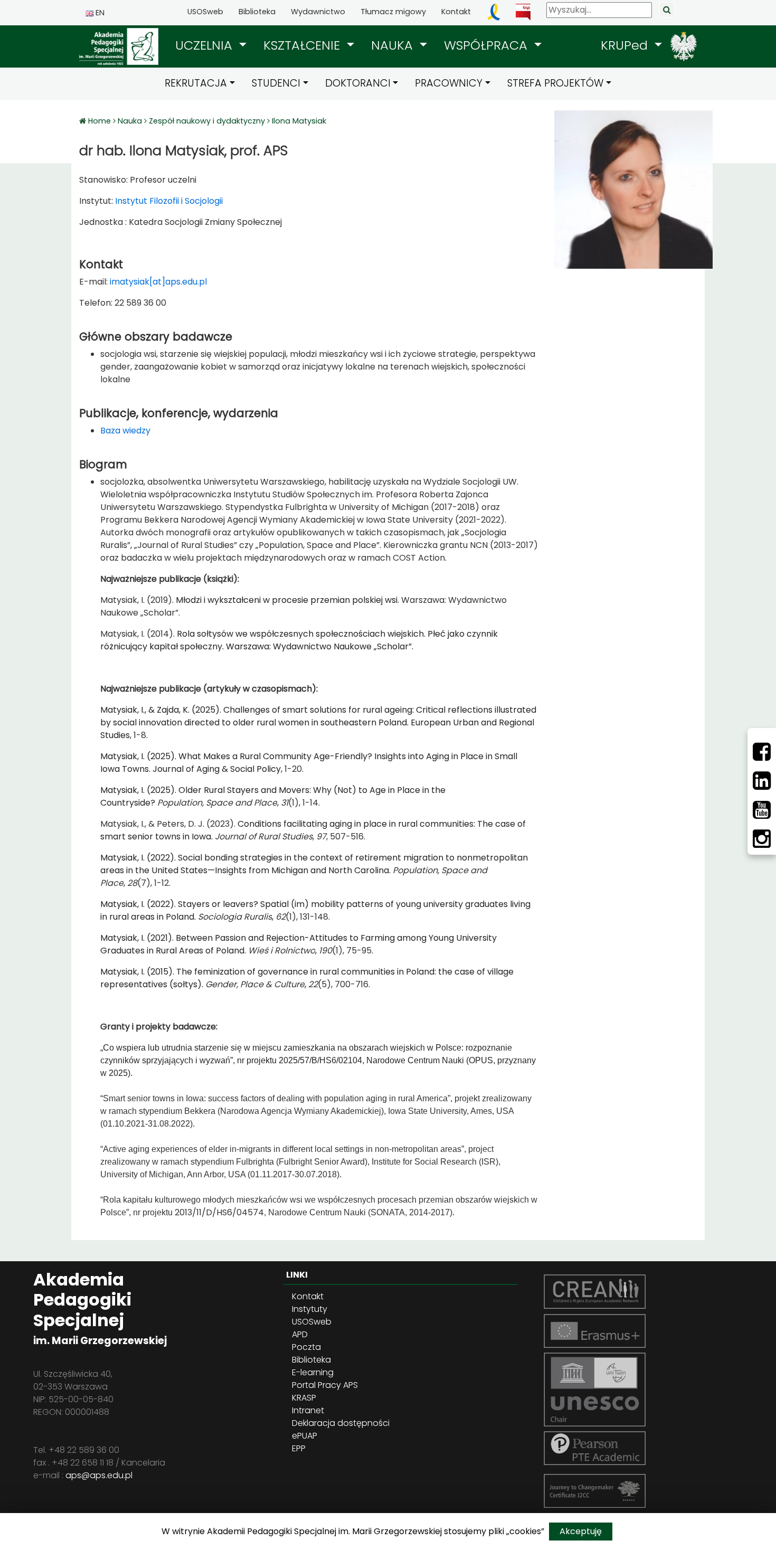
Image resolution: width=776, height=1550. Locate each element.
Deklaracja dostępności (341, 1423)
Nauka (130, 121)
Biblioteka (257, 11)
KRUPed (626, 45)
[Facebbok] (762, 751)
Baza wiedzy (125, 430)
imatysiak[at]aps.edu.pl (158, 282)
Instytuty (309, 1309)
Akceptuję (581, 1531)
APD (300, 1334)
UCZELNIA (205, 45)
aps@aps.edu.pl (99, 1475)
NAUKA (394, 45)
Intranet (308, 1410)
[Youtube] (762, 809)
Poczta (306, 1347)
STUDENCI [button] (276, 83)
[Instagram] (762, 838)
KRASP (304, 1398)
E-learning (313, 1372)
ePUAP (304, 1436)
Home (100, 121)
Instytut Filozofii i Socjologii (168, 201)
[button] (211, 45)
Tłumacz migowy (393, 11)
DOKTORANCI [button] (358, 83)
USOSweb (205, 11)
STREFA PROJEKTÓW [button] (555, 83)
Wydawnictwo (318, 11)
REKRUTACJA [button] (196, 83)
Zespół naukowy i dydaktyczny (207, 121)
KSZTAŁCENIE (303, 45)
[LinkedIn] (762, 780)
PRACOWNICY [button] (448, 83)
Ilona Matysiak (299, 121)
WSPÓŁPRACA (487, 45)
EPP (299, 1448)
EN (99, 12)
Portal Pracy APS (325, 1385)
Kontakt (456, 11)
